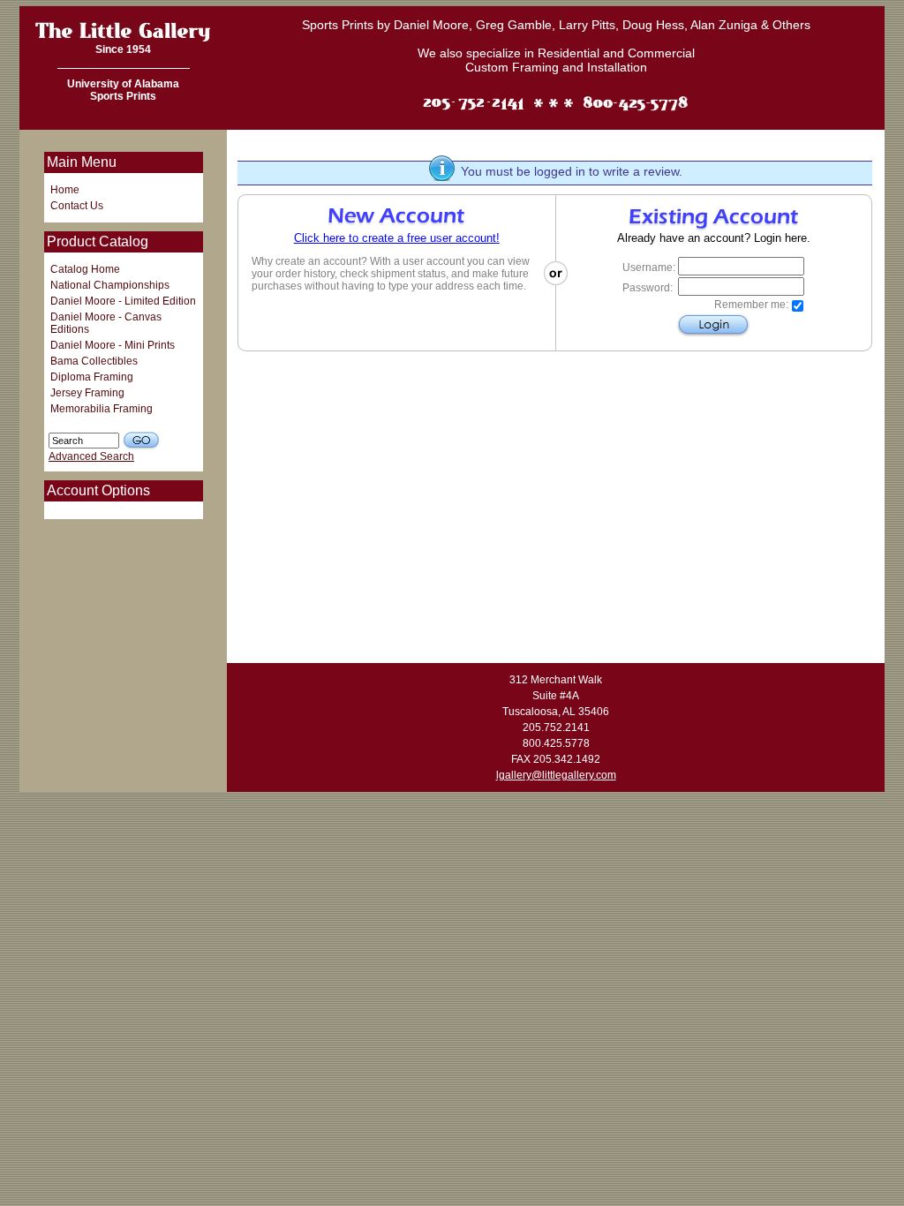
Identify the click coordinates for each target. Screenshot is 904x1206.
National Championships (110, 285)
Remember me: (751, 304)
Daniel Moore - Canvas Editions (106, 323)
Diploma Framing (91, 377)
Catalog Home (85, 269)
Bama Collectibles (94, 361)
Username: (648, 267)
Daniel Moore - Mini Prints (112, 345)
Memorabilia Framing (101, 409)
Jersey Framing (87, 393)
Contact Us (76, 206)
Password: (647, 288)
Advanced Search (91, 456)
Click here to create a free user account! (397, 238)
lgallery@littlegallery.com (556, 775)
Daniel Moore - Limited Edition (123, 301)
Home (64, 190)
